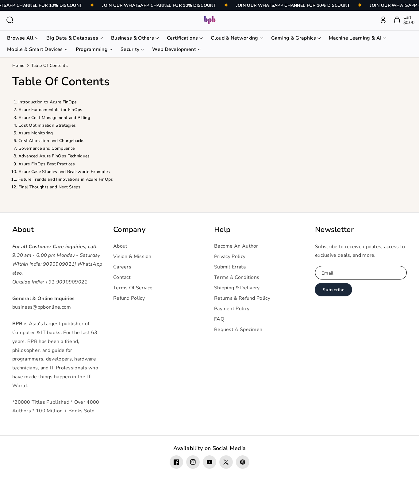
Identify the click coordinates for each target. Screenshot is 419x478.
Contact (122, 277)
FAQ (219, 319)
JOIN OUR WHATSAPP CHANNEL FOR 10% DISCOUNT (159, 5)
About (23, 229)
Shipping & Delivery (237, 287)
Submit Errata (230, 267)
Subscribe (333, 290)
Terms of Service (133, 287)
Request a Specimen (238, 329)
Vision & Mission (132, 256)
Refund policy (129, 298)
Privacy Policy (229, 256)
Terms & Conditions (236, 277)
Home (18, 65)
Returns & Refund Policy (242, 298)
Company (129, 229)
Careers (122, 267)
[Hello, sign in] (383, 20)
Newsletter (334, 229)
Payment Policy (231, 308)
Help (222, 229)
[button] (10, 20)
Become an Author (236, 246)
